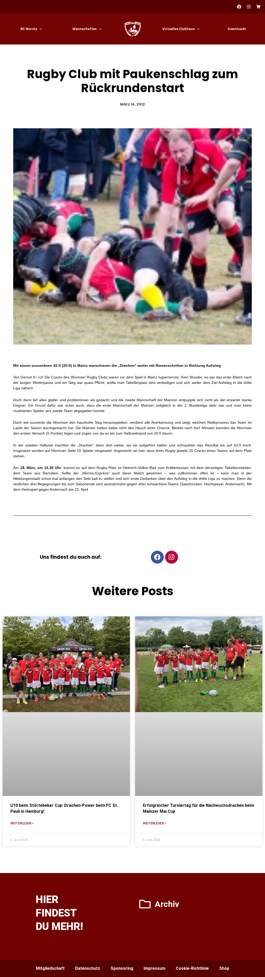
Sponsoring (122, 968)
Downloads (237, 29)
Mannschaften (84, 29)
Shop (224, 968)
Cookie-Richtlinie (192, 968)
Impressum (154, 968)
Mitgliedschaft (50, 968)
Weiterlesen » (22, 823)
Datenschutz (87, 968)
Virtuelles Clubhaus (178, 29)
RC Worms (28, 29)
